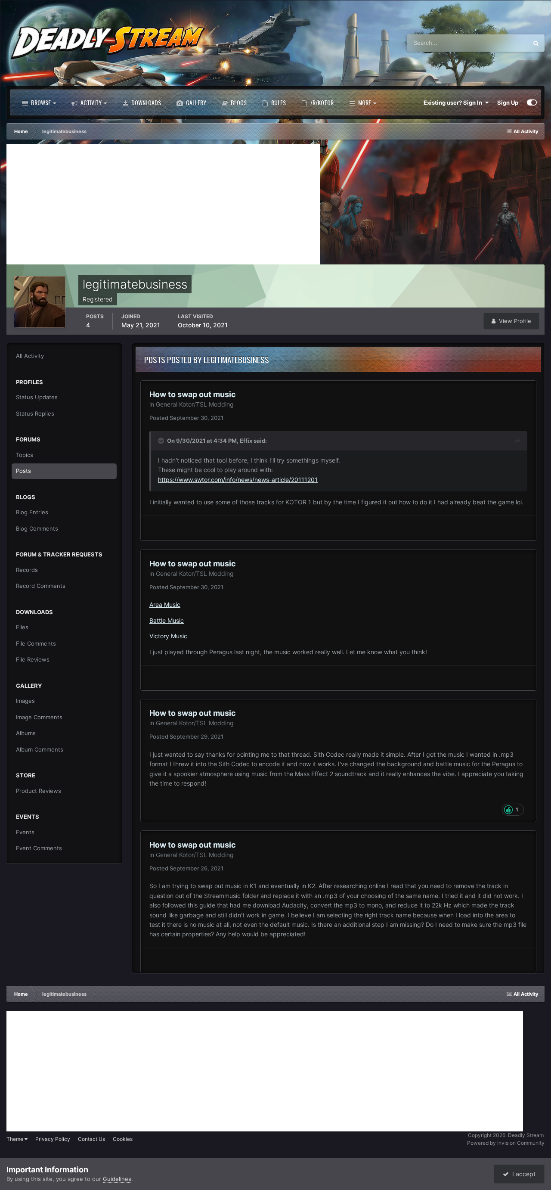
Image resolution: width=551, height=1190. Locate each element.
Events (25, 832)
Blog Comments (37, 528)
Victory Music (168, 636)
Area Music (164, 604)
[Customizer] (532, 102)
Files (22, 627)
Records (27, 569)
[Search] (536, 43)
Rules (278, 102)
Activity (90, 102)
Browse (40, 102)
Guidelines (117, 1178)
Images (25, 700)
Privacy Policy (52, 1139)
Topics (24, 454)
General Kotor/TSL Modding (195, 404)
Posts (23, 470)
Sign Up (507, 102)
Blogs (238, 102)
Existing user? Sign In (454, 102)
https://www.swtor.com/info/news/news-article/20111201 (238, 479)
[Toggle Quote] (162, 440)
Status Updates (497, 43)
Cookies (123, 1139)
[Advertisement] (163, 204)
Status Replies (35, 413)
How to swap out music (192, 394)
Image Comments (39, 717)
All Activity (30, 355)
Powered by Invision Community (506, 1143)
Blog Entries (32, 512)
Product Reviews (38, 790)
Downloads (145, 102)
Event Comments (39, 848)
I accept (522, 1174)
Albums (26, 733)
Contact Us (91, 1139)
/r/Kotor (321, 102)
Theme (15, 1139)
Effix (246, 440)
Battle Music (166, 620)
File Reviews (33, 659)
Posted (186, 417)
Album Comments (39, 749)
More (364, 102)
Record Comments (40, 585)
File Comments (36, 643)
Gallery (195, 102)
